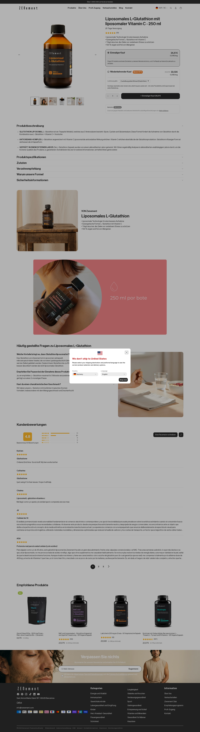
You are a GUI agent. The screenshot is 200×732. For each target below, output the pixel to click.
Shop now (123, 380)
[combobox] (78, 374)
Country (75, 371)
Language (104, 371)
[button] (126, 352)
